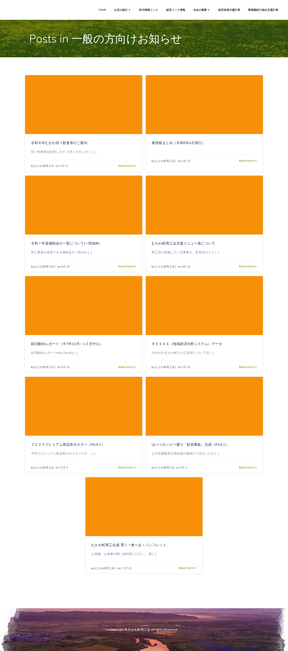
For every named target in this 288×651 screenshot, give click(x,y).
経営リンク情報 (175, 10)
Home (102, 10)
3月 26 (186, 367)
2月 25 (186, 161)
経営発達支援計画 (229, 10)
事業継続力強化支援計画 (263, 10)
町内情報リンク (148, 10)
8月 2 (183, 467)
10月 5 (64, 467)
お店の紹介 (121, 10)
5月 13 (64, 166)
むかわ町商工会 (44, 166)
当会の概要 (200, 10)
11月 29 (126, 568)
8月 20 (65, 266)
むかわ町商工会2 (165, 161)
